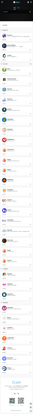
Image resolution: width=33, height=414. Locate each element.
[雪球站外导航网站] (16, 2)
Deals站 (4, 73)
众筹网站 (4, 278)
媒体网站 (4, 312)
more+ (30, 63)
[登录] (28, 2)
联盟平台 (4, 39)
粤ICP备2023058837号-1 (16, 410)
